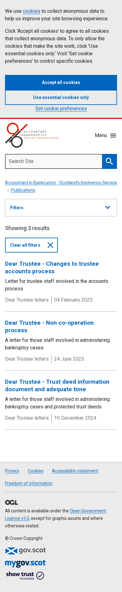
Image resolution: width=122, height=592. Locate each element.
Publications (23, 190)
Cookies (35, 470)
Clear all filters (25, 245)
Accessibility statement (75, 470)
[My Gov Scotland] (25, 564)
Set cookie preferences (61, 108)
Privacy (12, 470)
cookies (31, 11)
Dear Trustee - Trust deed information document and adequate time (57, 385)
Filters (16, 210)
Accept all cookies (61, 82)
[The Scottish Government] (25, 551)
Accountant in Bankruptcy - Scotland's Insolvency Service (61, 182)
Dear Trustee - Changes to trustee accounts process (52, 267)
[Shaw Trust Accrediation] (25, 576)
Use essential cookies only (61, 97)
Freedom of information (29, 483)
